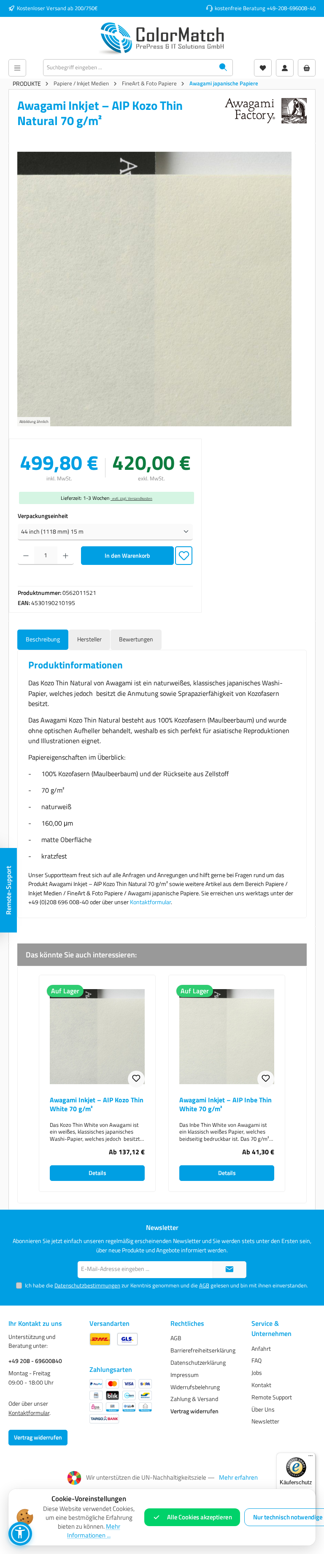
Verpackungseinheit (43, 516)
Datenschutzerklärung (198, 1362)
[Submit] (229, 1269)
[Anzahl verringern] (26, 555)
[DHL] (100, 1339)
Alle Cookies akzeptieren (199, 1517)
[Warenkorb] (307, 67)
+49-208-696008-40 (291, 8)
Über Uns (263, 1409)
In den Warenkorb (127, 555)
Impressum (184, 1375)
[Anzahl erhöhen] (65, 555)
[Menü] (17, 67)
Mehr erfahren (238, 1477)
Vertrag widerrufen (38, 1437)
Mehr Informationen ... (93, 1531)
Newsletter (265, 1421)
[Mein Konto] (285, 67)
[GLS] (127, 1339)
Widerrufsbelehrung (195, 1387)
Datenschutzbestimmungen (87, 1285)
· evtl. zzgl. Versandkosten (131, 499)
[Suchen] (223, 67)
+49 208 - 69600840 (35, 1361)
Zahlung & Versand (194, 1399)
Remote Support (271, 1397)
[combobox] (128, 67)
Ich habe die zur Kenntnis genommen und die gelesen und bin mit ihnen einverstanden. (166, 1285)
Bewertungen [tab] (136, 639)
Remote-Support (8, 890)
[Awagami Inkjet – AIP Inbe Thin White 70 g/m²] (226, 1036)
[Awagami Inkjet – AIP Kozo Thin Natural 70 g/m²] (154, 289)
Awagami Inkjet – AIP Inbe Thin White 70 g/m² (225, 1104)
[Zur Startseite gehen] (162, 38)
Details (97, 1173)
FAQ (256, 1360)
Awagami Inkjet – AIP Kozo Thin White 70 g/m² (96, 1104)
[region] (162, 289)
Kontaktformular (150, 902)
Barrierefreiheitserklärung (202, 1350)
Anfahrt (261, 1348)
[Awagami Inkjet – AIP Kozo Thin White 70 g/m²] (97, 1036)
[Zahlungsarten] (120, 1401)
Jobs (256, 1372)
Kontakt (261, 1385)
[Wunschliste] (263, 67)
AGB (204, 1285)
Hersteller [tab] (89, 639)
